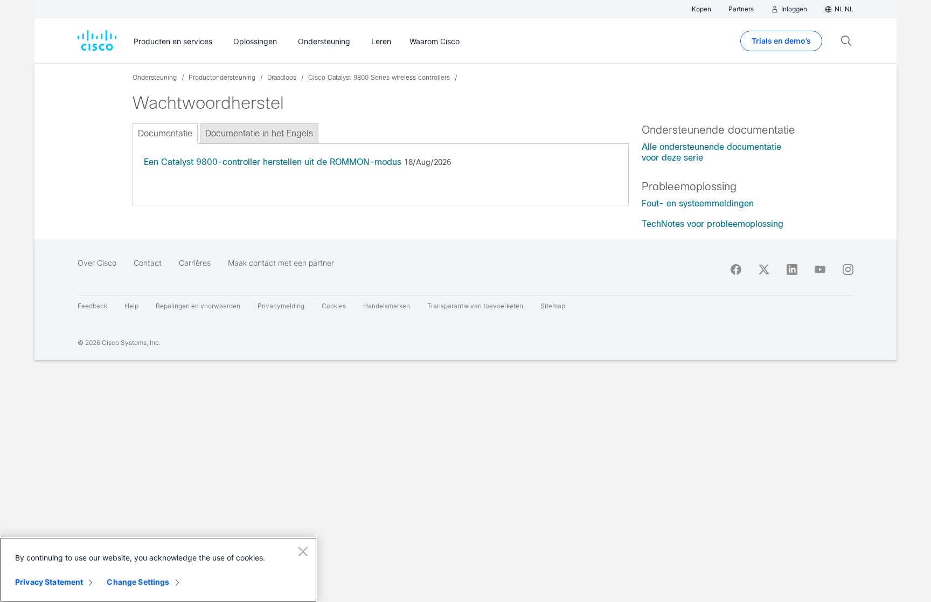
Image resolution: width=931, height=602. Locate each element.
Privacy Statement (49, 581)
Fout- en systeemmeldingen (698, 203)
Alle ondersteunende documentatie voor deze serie (711, 152)
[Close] (302, 551)
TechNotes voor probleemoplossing (712, 224)
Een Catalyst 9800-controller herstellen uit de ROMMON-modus (272, 162)
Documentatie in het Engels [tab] (259, 133)
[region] (158, 569)
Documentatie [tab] (165, 133)
